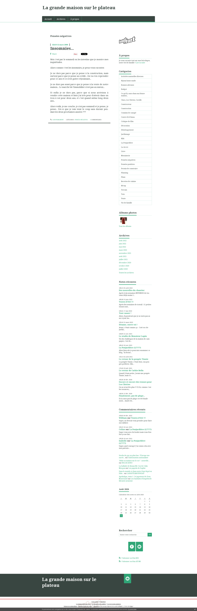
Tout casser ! (125, 313)
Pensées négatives (81, 120)
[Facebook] (131, 546)
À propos (74, 19)
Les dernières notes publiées (99, 604)
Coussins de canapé (128, 113)
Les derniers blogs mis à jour (83, 604)
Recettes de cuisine (128, 181)
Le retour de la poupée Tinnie (133, 359)
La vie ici (124, 147)
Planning (124, 173)
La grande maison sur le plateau (79, 7)
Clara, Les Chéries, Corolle (131, 100)
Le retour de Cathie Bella (131, 370)
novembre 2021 (125, 253)
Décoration (125, 126)
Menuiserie (125, 155)
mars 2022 (123, 250)
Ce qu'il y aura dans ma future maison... (133, 94)
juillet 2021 (123, 259)
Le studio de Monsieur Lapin (133, 336)
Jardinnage (125, 134)
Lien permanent (58, 120)
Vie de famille (126, 203)
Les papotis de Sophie (137, 468)
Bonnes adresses (127, 85)
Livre (123, 151)
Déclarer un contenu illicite (70, 606)
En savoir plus (132, 609)
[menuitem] (48, 19)
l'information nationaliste (138, 457)
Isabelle (123, 441)
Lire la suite (140, 62)
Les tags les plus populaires (114, 604)
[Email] (139, 546)
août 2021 (123, 256)
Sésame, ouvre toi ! (128, 324)
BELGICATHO (127, 463)
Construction (126, 108)
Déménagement (127, 130)
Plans (123, 177)
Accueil (48, 19)
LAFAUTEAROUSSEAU (135, 473)
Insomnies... (62, 48)
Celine (122, 429)
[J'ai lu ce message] (195, 609)
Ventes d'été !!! (126, 302)
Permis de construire (129, 168)
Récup (123, 185)
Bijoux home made (128, 81)
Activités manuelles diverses (132, 76)
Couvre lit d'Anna (128, 117)
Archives (61, 19)
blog (131, 606)
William (123, 418)
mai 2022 (122, 247)
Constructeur (126, 104)
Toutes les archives (126, 273)
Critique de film (127, 121)
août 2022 (123, 241)
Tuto (123, 194)
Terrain (124, 190)
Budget (124, 89)
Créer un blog (94, 601)
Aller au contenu (7, 2)
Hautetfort (103, 601)
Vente (123, 198)
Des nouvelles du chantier (132, 290)
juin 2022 (122, 244)
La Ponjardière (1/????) (130, 347)
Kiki (122, 138)
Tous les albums (125, 226)
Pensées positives (128, 164)
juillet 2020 (123, 269)
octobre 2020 (124, 266)
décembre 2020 (125, 263)
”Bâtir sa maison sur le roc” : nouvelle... (134, 461)
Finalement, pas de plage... (132, 396)
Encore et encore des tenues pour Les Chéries (135, 383)
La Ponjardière (127, 143)
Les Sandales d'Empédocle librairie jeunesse (135, 480)
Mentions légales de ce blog (85, 606)
